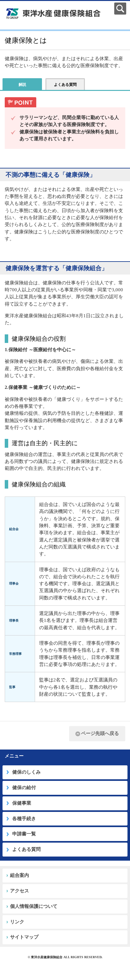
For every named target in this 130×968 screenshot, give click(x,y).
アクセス (19, 890)
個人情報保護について (33, 906)
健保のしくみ (26, 772)
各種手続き (24, 818)
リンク (17, 921)
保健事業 (21, 803)
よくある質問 (26, 849)
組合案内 (19, 875)
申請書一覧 (24, 833)
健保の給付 (24, 787)
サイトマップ (24, 937)
